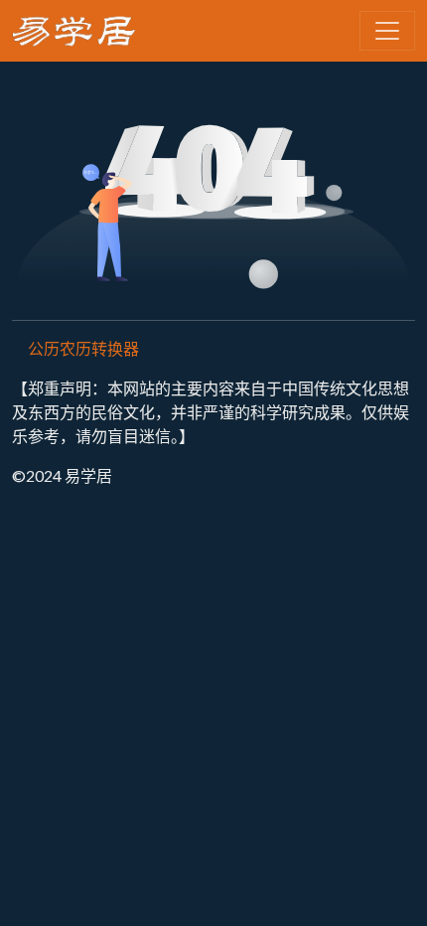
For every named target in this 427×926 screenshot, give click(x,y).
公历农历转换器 (83, 348)
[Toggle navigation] (387, 31)
